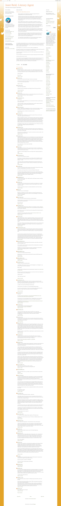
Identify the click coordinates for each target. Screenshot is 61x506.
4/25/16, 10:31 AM (20, 315)
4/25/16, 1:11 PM (20, 367)
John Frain (19, 216)
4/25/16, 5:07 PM (20, 427)
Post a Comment (20, 492)
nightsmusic (19, 68)
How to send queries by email (9, 36)
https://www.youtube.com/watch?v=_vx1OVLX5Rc (28, 339)
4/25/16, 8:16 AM (20, 153)
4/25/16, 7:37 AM (20, 91)
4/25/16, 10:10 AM (20, 278)
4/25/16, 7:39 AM (20, 96)
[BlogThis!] (24, 64)
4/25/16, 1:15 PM (20, 373)
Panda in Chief (19, 107)
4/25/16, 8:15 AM (20, 145)
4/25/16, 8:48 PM (20, 462)
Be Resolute (48, 66)
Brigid (18, 189)
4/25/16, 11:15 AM (20, 340)
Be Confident (48, 53)
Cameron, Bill (48, 77)
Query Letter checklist (8, 33)
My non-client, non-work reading (9, 48)
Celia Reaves (19, 127)
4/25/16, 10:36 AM (20, 321)
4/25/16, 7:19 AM (20, 76)
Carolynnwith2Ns (20, 364)
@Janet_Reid (50, 11)
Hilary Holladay (48, 84)
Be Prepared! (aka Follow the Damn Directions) (50, 60)
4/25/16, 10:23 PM (20, 475)
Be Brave (47, 50)
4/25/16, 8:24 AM (20, 175)
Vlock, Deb (47, 95)
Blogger (34, 504)
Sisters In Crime (48, 103)
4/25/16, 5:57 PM (20, 440)
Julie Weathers (19, 205)
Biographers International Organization (49, 102)
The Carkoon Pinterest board (50, 21)
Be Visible (47, 69)
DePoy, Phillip (48, 81)
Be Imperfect (48, 54)
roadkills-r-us (19, 477)
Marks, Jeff (47, 88)
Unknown (18, 442)
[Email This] (23, 64)
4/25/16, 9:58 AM (20, 256)
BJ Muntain (19, 342)
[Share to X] (24, 64)
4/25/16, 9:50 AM (20, 239)
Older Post (42, 496)
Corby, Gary (48, 80)
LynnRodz (18, 468)
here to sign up (9, 11)
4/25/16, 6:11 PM (20, 454)
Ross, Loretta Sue (48, 91)
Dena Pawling (19, 309)
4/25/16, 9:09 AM (20, 195)
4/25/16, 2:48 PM (20, 391)
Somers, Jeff (48, 92)
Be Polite (47, 57)
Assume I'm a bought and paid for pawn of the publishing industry (51, 110)
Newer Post (18, 496)
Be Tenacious (48, 67)
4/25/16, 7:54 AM (20, 125)
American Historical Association (50, 106)
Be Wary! (47, 70)
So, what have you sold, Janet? (9, 41)
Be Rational (47, 62)
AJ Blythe (18, 182)
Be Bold (47, 49)
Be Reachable (48, 63)
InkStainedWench (20, 251)
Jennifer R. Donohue (20, 227)
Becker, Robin (48, 76)
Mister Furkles (19, 197)
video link (21, 465)
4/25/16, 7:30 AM (20, 83)
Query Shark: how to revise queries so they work (9, 38)
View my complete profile (49, 45)
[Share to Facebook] (25, 64)
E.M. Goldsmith (19, 155)
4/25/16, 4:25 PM (20, 412)
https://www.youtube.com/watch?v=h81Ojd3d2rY (24, 306)
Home (30, 496)
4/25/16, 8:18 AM (20, 164)
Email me (54, 14)
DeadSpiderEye (19, 177)
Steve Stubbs (19, 393)
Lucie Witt (18, 166)
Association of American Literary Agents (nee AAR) (50, 100)
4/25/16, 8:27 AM (20, 180)
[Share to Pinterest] (26, 64)
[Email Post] (21, 64)
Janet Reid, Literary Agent (19, 5)
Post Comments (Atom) (32, 498)
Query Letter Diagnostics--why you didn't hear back (9, 32)
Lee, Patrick (47, 85)
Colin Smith (19, 304)
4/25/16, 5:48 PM (20, 431)
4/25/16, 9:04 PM (20, 466)
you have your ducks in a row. (37, 212)
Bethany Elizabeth (20, 241)
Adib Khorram (19, 420)
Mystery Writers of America (50, 105)
